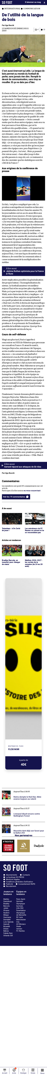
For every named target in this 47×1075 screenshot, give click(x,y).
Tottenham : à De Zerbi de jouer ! (11, 515)
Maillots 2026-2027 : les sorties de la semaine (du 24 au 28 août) (35, 548)
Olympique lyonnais (20, 905)
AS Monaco (21, 924)
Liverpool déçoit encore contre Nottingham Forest (23, 806)
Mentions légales (13, 879)
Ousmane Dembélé (7, 918)
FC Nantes (20, 931)
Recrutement (11, 886)
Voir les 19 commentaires (14, 497)
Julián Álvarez (6, 909)
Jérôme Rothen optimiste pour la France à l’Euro (25, 272)
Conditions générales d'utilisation (19, 882)
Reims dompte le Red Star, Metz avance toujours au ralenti (23, 790)
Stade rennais (19, 927)
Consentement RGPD (26, 884)
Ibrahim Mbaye (6, 914)
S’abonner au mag (33, 2)
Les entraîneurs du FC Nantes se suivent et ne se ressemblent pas (35, 516)
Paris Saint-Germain (20, 900)
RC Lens (19, 917)
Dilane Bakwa (6, 930)
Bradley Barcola (6, 905)
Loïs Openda (8, 922)
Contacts (26, 875)
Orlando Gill (8, 935)
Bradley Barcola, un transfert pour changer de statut (11, 548)
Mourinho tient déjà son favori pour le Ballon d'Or (23, 823)
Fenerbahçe (21, 910)
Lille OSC (20, 908)
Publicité (9, 884)
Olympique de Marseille (21, 914)
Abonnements (11, 875)
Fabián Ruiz (8, 933)
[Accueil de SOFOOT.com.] (7, 2)
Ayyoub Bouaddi (6, 925)
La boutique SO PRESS (15, 877)
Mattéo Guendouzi (7, 900)
